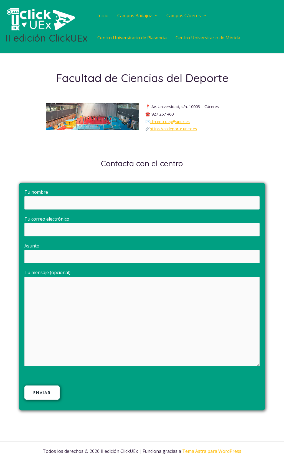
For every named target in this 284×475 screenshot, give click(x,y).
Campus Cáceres (183, 15)
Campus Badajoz (134, 15)
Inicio (102, 15)
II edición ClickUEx (46, 38)
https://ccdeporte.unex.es (173, 128)
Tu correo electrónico (46, 219)
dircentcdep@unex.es (170, 121)
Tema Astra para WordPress (211, 451)
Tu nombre (36, 192)
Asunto (31, 246)
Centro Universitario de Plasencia (132, 38)
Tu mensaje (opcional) (47, 272)
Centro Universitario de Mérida (208, 38)
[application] (155, 15)
